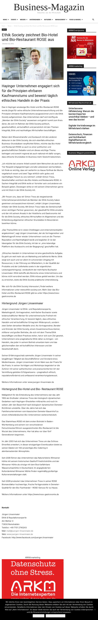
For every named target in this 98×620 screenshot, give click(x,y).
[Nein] (95, 609)
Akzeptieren (38, 616)
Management (60, 19)
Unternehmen (34, 19)
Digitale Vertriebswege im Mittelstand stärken (82, 127)
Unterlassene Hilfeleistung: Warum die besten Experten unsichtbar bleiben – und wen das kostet (81, 114)
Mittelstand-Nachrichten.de (80, 103)
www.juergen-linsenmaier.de (20, 534)
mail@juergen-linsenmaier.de (20, 531)
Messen (23, 19)
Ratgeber (47, 19)
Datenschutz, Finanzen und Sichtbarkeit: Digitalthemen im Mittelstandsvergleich (80, 138)
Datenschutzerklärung (55, 616)
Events (13, 19)
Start (3, 26)
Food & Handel (75, 19)
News (5, 19)
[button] (93, 19)
